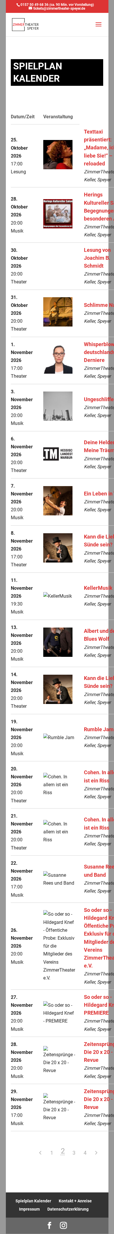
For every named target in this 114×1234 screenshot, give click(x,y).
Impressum (29, 1209)
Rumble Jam (99, 729)
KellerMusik (98, 588)
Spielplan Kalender (33, 1201)
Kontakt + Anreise (75, 1201)
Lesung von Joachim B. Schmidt (97, 258)
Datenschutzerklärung (68, 1209)
